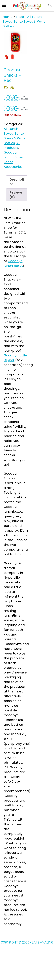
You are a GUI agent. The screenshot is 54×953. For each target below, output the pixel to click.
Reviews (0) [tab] (16, 194)
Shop (20, 17)
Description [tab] (17, 181)
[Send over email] (17, 98)
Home (8, 17)
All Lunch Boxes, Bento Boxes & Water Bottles (25, 21)
